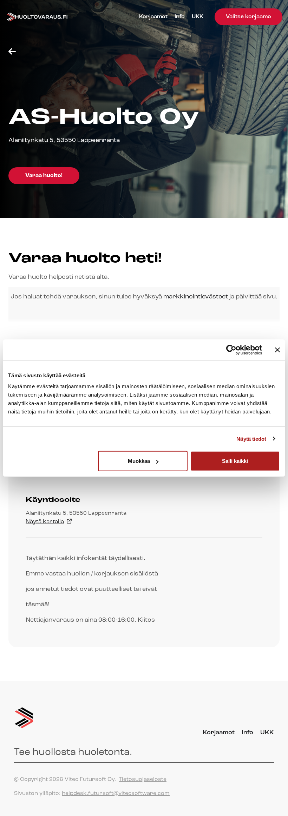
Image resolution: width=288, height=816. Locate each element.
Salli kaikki (235, 461)
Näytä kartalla (45, 522)
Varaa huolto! (44, 175)
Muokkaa (139, 461)
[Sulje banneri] (277, 349)
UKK (197, 17)
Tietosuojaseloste (142, 779)
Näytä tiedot (251, 438)
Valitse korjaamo (248, 17)
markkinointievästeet (195, 297)
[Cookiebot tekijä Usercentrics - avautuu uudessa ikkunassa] (231, 349)
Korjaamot (153, 17)
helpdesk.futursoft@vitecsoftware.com (116, 793)
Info (180, 17)
